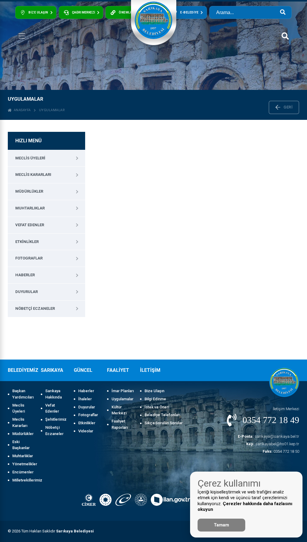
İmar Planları (123, 391)
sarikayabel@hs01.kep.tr (272, 444)
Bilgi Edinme (155, 399)
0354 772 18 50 (281, 451)
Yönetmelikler (23, 464)
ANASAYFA (21, 110)
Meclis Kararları (33, 174)
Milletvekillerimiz (23, 480)
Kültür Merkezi (119, 410)
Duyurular (26, 291)
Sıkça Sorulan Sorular (164, 423)
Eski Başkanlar (21, 445)
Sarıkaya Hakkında (53, 394)
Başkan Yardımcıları (23, 394)
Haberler (25, 275)
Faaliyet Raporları (120, 424)
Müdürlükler (29, 191)
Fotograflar (29, 258)
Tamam (221, 525)
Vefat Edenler (29, 225)
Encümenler (23, 472)
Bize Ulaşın (154, 391)
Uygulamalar (52, 110)
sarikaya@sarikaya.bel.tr (268, 436)
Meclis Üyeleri (30, 158)
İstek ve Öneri (157, 407)
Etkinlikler (27, 241)
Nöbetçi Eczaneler (35, 308)
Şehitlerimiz (56, 419)
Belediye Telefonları (162, 415)
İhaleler (85, 399)
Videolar (85, 431)
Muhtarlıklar (30, 208)
